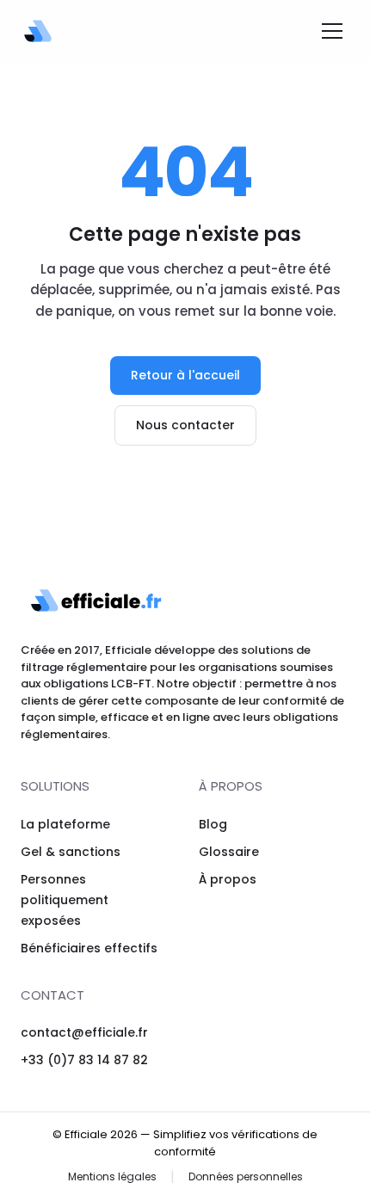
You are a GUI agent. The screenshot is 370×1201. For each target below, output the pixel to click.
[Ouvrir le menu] (332, 31)
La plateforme (65, 824)
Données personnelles (245, 1176)
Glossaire (229, 851)
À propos (227, 879)
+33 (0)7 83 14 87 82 (84, 1060)
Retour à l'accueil (185, 375)
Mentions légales (112, 1176)
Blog (213, 824)
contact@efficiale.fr (84, 1032)
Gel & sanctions (70, 851)
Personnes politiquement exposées (64, 900)
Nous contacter (185, 425)
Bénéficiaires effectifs (89, 948)
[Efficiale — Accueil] (38, 31)
